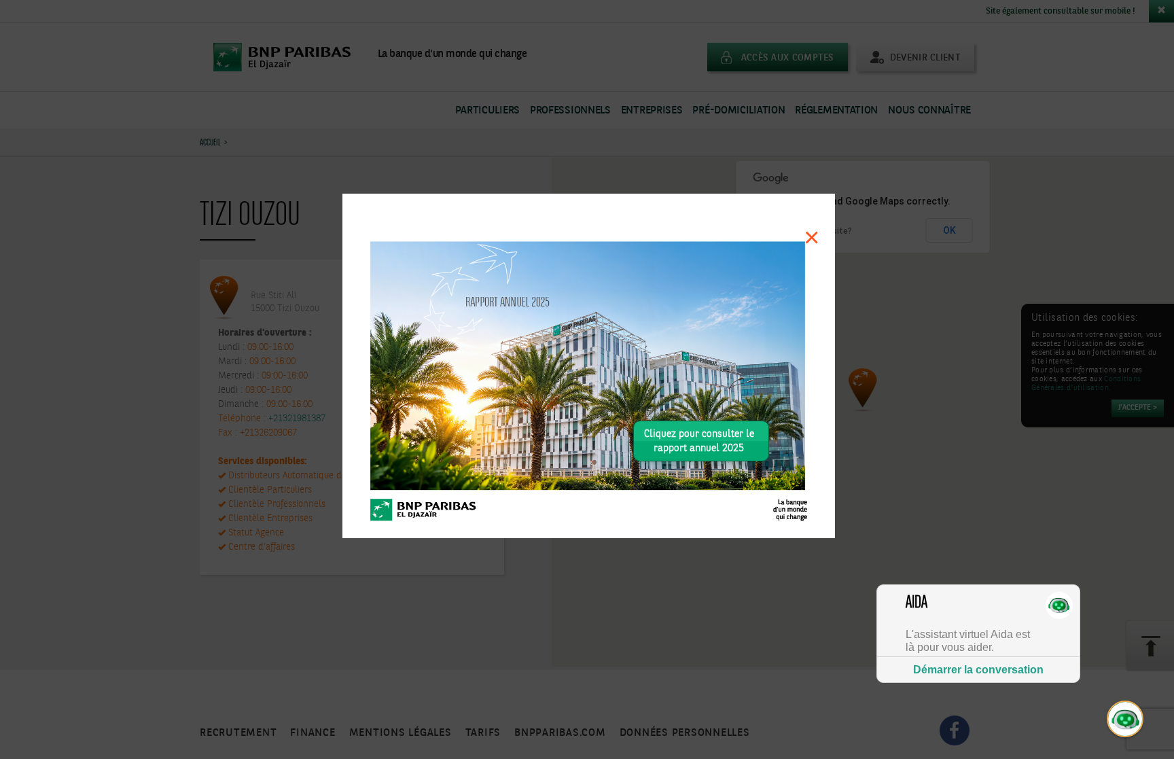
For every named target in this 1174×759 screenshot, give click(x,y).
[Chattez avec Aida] (1125, 719)
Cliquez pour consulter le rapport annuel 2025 (699, 441)
